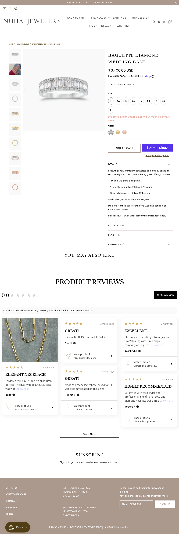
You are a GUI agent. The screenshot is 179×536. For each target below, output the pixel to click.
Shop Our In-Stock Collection (89, 2)
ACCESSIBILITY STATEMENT (86, 527)
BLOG (9, 514)
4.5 (118, 101)
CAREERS (11, 507)
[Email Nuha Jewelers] (4, 8)
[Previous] (25, 90)
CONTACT (12, 501)
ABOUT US (12, 487)
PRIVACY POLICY (58, 527)
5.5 (133, 101)
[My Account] (163, 22)
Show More (23, 389)
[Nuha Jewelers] (31, 22)
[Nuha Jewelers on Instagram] (15, 8)
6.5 (149, 101)
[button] (77, 18)
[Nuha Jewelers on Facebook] (10, 8)
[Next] (102, 90)
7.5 (163, 101)
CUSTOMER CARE (16, 494)
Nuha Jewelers (121, 527)
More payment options (157, 155)
